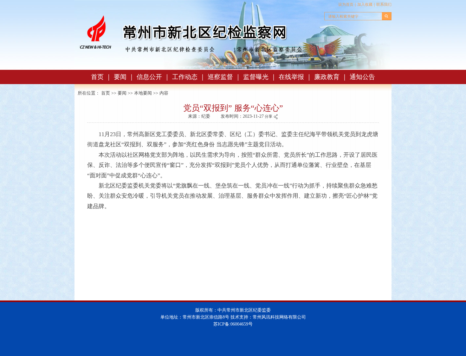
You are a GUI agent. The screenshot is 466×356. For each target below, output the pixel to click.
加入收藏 (364, 4)
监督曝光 (256, 76)
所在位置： (89, 93)
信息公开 (149, 76)
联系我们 (384, 4)
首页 (97, 76)
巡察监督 (220, 76)
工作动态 (184, 76)
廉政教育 (327, 76)
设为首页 (345, 4)
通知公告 (362, 76)
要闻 (120, 76)
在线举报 (291, 76)
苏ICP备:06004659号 (233, 324)
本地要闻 (143, 93)
